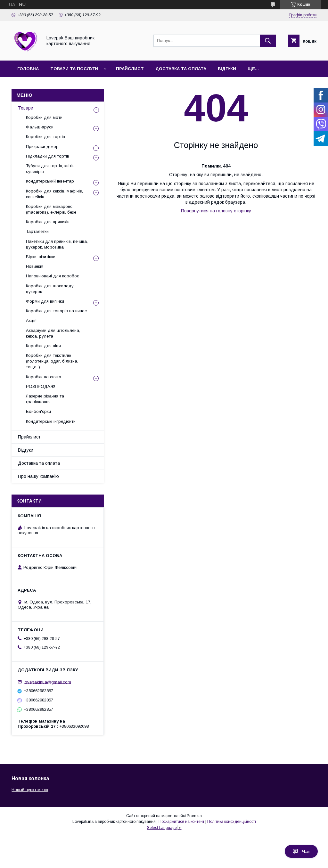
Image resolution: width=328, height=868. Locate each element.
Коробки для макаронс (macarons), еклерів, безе (51, 209)
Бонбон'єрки (38, 411)
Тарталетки (37, 231)
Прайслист (130, 68)
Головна (28, 68)
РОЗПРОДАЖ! (40, 386)
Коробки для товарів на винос (56, 310)
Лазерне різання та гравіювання (45, 399)
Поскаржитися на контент (181, 821)
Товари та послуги (74, 68)
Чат (306, 851)
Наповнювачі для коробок (52, 276)
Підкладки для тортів (47, 156)
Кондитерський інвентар (50, 181)
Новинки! (34, 266)
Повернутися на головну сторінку (216, 210)
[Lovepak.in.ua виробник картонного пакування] (25, 52)
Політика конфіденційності (231, 821)
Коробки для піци (43, 345)
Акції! (31, 320)
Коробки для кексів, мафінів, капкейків (54, 194)
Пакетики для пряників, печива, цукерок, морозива (57, 244)
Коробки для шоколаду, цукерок (50, 288)
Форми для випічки (45, 301)
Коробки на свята (43, 376)
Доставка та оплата (180, 68)
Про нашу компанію (38, 476)
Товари (25, 108)
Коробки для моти (44, 117)
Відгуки (227, 68)
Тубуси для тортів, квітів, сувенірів (51, 168)
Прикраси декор (42, 146)
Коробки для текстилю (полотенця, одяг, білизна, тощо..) (52, 361)
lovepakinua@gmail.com (47, 681)
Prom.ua (194, 816)
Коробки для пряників (48, 221)
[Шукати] (268, 41)
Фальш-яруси (39, 127)
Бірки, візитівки (40, 256)
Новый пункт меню (30, 789)
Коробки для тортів (45, 136)
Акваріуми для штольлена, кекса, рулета (53, 333)
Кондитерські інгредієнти (51, 421)
